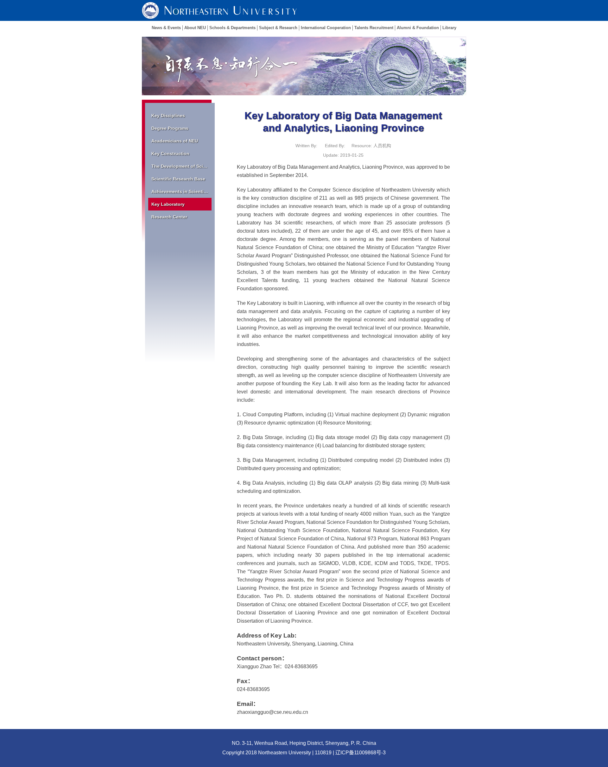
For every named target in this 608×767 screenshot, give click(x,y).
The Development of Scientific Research (181, 166)
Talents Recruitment (373, 27)
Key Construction (170, 153)
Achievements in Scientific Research (181, 191)
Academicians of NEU (174, 140)
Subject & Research (278, 27)
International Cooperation (326, 27)
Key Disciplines (168, 115)
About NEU (195, 27)
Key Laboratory (168, 204)
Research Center (169, 216)
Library (449, 27)
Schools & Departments (232, 27)
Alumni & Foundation (418, 27)
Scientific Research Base (178, 178)
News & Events (166, 27)
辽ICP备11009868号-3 (360, 752)
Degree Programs (169, 128)
